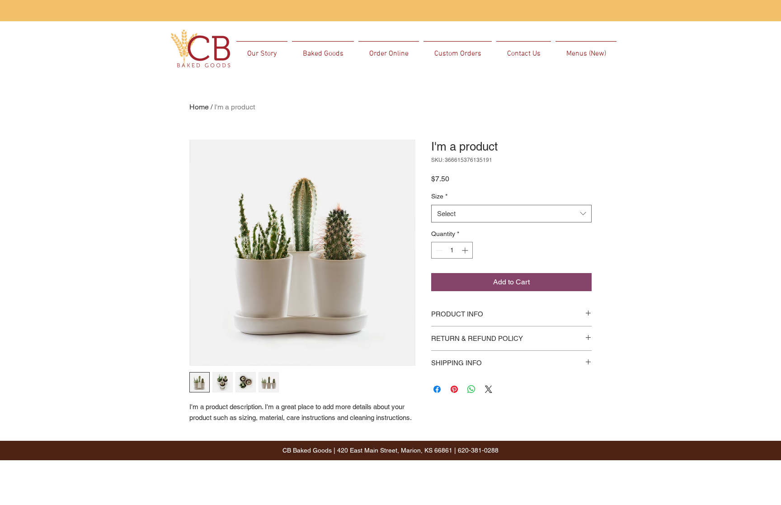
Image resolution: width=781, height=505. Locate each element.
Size (439, 196)
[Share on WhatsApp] (471, 389)
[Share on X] (488, 389)
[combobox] (511, 213)
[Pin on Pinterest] (454, 389)
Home (199, 107)
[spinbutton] (452, 250)
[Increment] (465, 250)
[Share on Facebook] (437, 389)
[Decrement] (438, 250)
